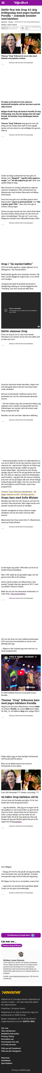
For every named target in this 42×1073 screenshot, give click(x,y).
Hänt (13, 756)
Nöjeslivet (4, 22)
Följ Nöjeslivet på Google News (18, 935)
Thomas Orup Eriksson (11, 945)
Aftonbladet (17, 822)
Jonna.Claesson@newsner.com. (19, 976)
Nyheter (11, 22)
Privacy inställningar (21, 1070)
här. (10, 978)
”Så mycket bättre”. (18, 594)
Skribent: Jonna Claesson (9, 24)
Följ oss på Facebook (11, 1048)
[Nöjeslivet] (21, 3)
